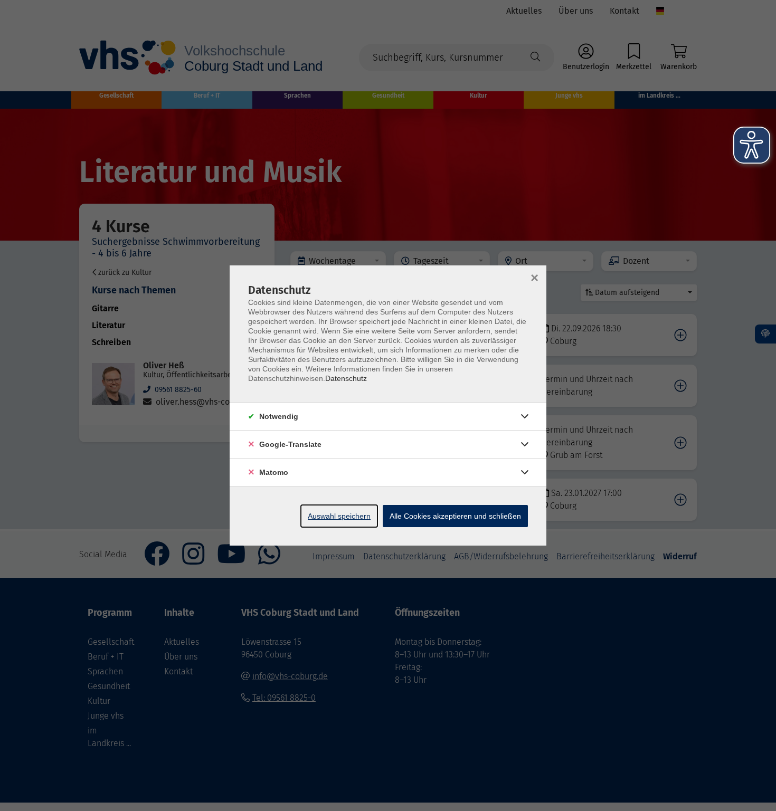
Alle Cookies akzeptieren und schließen (455, 516)
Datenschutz (346, 378)
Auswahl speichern (339, 516)
